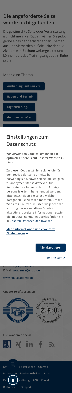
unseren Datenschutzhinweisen (31, 221)
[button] (13, 380)
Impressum (54, 258)
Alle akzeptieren (51, 247)
